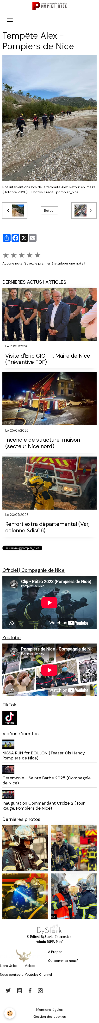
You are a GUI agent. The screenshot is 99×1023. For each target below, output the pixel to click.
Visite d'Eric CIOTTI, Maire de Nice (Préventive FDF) (47, 359)
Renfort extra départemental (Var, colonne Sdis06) (47, 527)
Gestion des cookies (49, 1016)
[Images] (9, 718)
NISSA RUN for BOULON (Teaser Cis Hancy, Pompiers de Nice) (43, 755)
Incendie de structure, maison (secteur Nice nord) (42, 443)
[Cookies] (9, 1013)
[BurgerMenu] (10, 20)
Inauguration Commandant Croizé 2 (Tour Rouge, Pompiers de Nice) (43, 805)
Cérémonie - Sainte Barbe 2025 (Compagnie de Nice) (46, 780)
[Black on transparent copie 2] (49, 929)
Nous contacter (12, 974)
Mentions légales (49, 1009)
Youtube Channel (38, 974)
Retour (49, 210)
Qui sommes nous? (63, 960)
